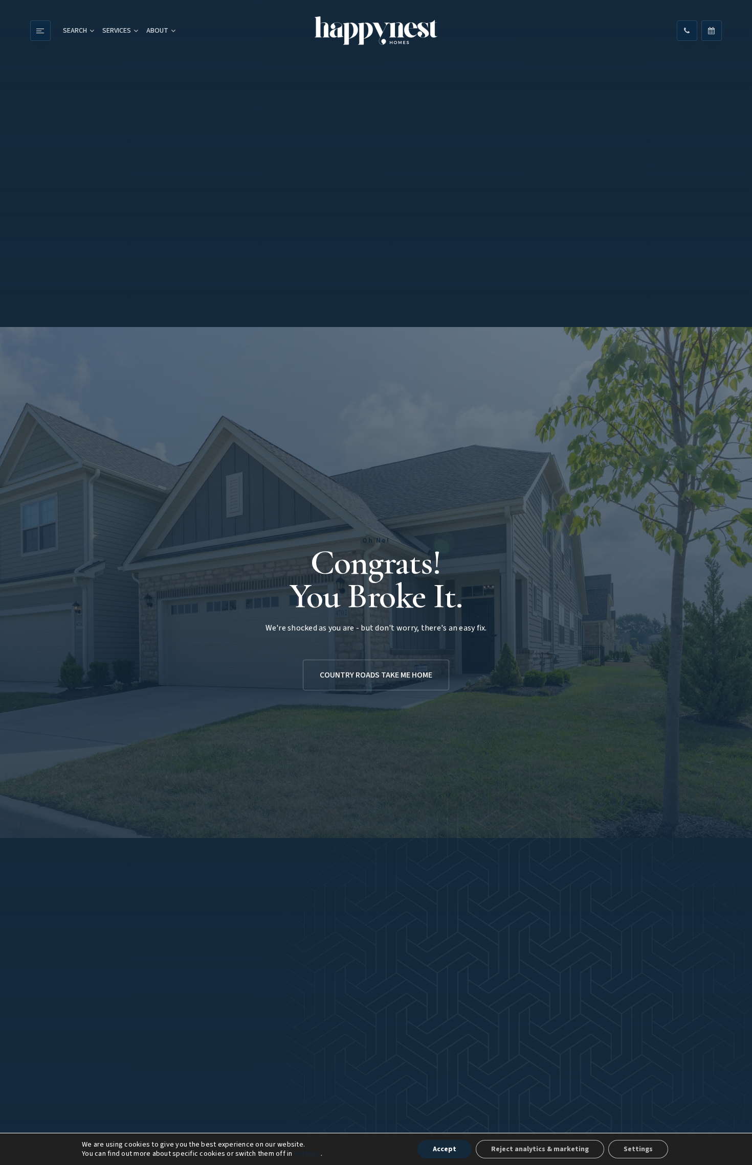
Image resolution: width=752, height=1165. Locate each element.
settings (307, 1154)
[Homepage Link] (376, 30)
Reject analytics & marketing (540, 1149)
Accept (444, 1149)
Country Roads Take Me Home (376, 675)
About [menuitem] (157, 31)
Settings (638, 1149)
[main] (376, 582)
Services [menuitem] (116, 31)
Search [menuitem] (75, 31)
